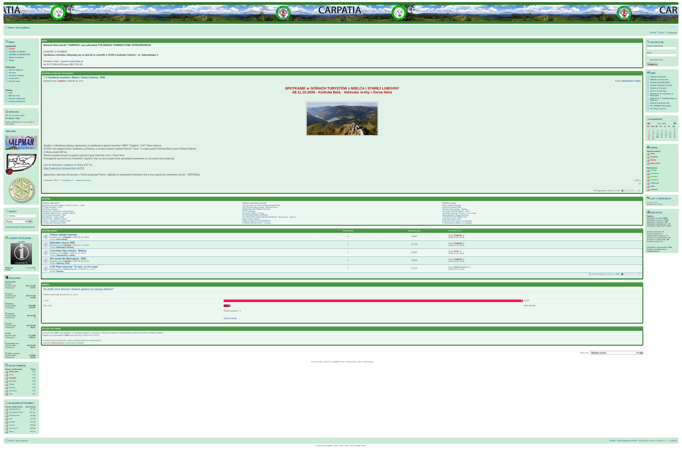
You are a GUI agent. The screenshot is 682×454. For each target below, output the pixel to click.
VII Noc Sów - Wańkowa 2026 (54, 219)
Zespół (612, 440)
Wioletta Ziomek (70, 269)
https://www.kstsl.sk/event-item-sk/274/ (64, 168)
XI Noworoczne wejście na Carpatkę (457, 221)
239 (34, 394)
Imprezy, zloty (62, 263)
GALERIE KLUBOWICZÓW (19, 55)
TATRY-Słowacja (248, 211)
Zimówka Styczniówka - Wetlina (455, 209)
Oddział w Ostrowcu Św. (660, 103)
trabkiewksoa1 (15, 409)
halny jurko (14, 371)
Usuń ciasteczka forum (627, 440)
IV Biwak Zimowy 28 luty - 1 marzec (256, 223)
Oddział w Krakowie (658, 77)
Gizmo (653, 160)
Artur (65, 253)
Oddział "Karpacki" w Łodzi (661, 85)
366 (34, 381)
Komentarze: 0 (67, 180)
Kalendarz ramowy (16, 75)
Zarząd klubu (14, 78)
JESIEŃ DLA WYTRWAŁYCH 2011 (256, 209)
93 (639, 191)
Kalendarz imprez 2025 (451, 219)
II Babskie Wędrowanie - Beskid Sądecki (58, 213)
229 (639, 274)
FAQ (662, 33)
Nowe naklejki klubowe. (451, 205)
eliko (11, 394)
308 (34, 387)
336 (34, 384)
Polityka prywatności (17, 101)
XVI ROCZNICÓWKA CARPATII (255, 215)
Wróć (637, 180)
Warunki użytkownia (17, 98)
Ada (10, 419)
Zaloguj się (672, 33)
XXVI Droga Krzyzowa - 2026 (54, 215)
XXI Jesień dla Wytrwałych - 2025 (456, 211)
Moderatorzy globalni (75, 343)
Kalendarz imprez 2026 (451, 207)
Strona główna (23, 28)
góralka (12, 422)
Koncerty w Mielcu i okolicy (253, 213)
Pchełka (12, 381)
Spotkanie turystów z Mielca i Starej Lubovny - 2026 (63, 205)
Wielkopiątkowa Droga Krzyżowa (455, 215)
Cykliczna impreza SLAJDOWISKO (256, 221)
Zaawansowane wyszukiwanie (20, 227)
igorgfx (21, 242)
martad (12, 425)
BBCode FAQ (14, 96)
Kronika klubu (14, 81)
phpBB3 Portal (338, 362)
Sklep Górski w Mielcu (251, 219)
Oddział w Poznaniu (658, 88)
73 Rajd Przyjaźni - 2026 (52, 207)
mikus (11, 431)
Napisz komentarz (83, 180)
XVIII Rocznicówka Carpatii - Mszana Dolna (260, 207)
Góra (640, 184)
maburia (654, 189)
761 (34, 375)
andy (11, 375)
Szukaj (653, 32)
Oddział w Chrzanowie (659, 80)
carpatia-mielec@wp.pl (71, 61)
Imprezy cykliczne (16, 70)
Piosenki (12, 73)
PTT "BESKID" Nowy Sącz (660, 106)
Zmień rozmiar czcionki (674, 27)
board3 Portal (316, 362)
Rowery (60, 271)
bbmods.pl (368, 362)
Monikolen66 (14, 415)
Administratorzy (58, 343)
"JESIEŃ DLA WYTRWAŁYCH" (454, 217)
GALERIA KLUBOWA (17, 52)
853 (34, 371)
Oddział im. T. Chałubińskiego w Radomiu (663, 99)
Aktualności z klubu (631, 81)
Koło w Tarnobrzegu (658, 91)
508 (34, 378)
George (12, 387)
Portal (11, 28)
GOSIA (653, 170)
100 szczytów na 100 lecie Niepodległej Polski (261, 205)
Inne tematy (61, 239)
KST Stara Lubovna (658, 109)
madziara (655, 173)
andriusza (655, 183)
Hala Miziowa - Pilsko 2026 (53, 217)
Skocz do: (584, 353)
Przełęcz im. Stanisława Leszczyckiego (58, 211)
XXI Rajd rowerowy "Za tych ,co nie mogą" (459, 213)
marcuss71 (13, 428)
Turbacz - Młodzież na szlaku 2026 (56, 221)
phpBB (329, 446)
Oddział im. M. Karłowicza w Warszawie (661, 94)
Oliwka (11, 384)
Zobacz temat (230, 318)
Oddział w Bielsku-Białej (660, 82)
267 (34, 391)
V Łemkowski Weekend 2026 (54, 223)
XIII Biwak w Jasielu (50, 209)
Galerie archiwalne (16, 57)
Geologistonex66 (16, 412)
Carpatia (12, 378)
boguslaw (13, 391)
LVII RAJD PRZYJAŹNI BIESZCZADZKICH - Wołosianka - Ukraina (269, 217)
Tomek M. (655, 180)
